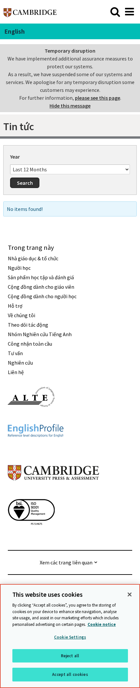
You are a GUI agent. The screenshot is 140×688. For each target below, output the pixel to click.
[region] (70, 636)
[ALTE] (31, 418)
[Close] (129, 594)
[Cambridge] (30, 12)
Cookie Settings (70, 637)
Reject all (70, 656)
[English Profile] (35, 449)
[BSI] (31, 536)
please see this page (97, 98)
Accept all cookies (70, 674)
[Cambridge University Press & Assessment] (53, 493)
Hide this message (70, 105)
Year (15, 156)
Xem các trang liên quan (66, 562)
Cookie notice (102, 624)
